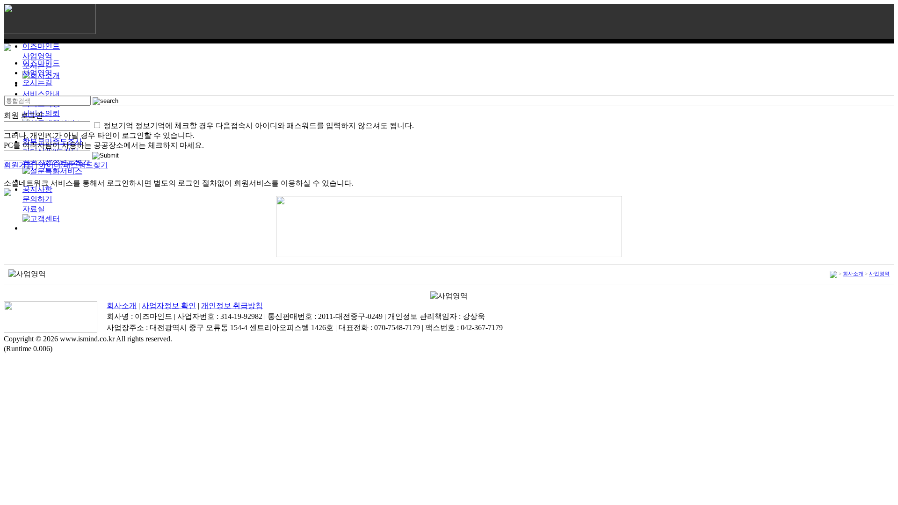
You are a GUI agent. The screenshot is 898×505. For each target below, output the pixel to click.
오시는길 (37, 83)
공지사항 (37, 189)
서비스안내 (41, 94)
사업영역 (37, 56)
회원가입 (19, 165)
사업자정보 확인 (169, 306)
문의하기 (37, 199)
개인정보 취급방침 (232, 306)
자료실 (33, 209)
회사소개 (853, 273)
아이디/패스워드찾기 (73, 165)
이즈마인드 (41, 46)
